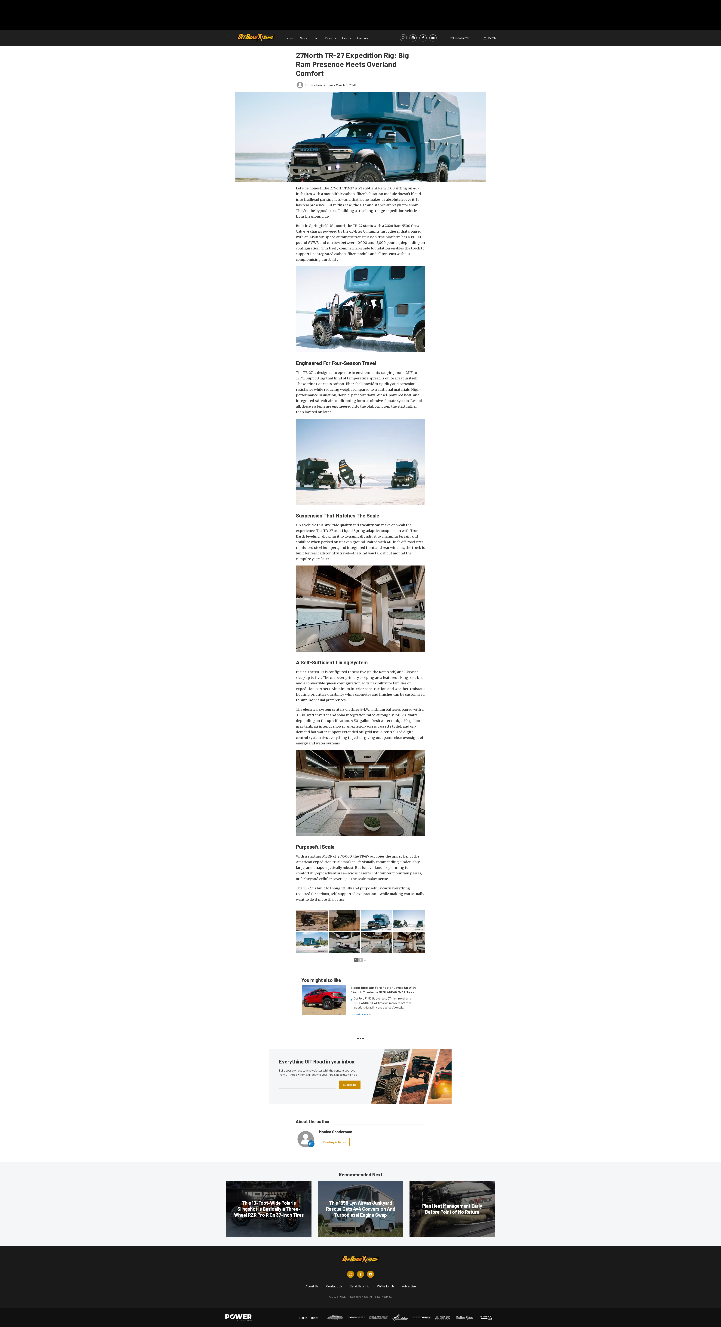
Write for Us (385, 1286)
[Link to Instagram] (413, 37)
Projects (330, 38)
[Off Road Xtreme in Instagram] (350, 1274)
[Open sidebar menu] (227, 37)
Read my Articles (334, 1142)
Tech (316, 38)
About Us (312, 1286)
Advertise (409, 1286)
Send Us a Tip (360, 1286)
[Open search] (403, 37)
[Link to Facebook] (423, 37)
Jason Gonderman (361, 1014)
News (303, 38)
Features (362, 38)
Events (346, 38)
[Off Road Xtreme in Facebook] (360, 1274)
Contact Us (334, 1286)
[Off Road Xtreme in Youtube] (370, 1274)
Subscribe (350, 1084)
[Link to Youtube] (433, 37)
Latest (289, 38)
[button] (360, 137)
